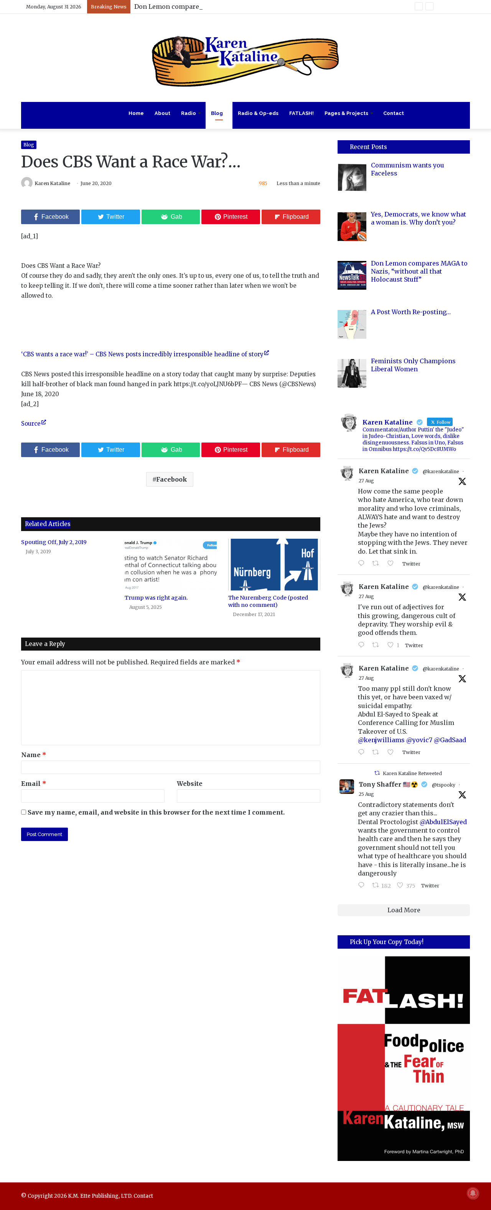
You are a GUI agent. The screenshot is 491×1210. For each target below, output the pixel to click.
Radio (188, 113)
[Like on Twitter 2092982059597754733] (392, 564)
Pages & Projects (346, 113)
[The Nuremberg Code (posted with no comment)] (274, 564)
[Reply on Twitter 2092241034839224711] (363, 885)
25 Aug (366, 794)
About (162, 113)
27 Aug (366, 481)
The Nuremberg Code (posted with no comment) (268, 601)
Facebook (171, 479)
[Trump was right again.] (171, 564)
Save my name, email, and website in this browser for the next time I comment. (156, 812)
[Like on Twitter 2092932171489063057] (392, 752)
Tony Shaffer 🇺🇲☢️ (388, 784)
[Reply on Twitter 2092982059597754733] (363, 564)
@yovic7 (419, 740)
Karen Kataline (52, 183)
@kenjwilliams (381, 740)
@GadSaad (450, 740)
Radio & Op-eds (258, 113)
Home (136, 113)
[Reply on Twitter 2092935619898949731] (363, 645)
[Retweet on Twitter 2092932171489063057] (378, 752)
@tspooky (443, 785)
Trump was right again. (156, 597)
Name (33, 755)
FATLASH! (301, 113)
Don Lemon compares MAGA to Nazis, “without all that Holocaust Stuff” (245, 6)
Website (190, 783)
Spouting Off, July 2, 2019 (54, 542)
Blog (217, 113)
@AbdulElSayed (443, 822)
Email (33, 783)
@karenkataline (441, 471)
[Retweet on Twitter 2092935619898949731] (378, 645)
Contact (393, 113)
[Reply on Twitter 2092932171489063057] (363, 752)
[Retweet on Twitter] (377, 773)
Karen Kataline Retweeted (412, 773)
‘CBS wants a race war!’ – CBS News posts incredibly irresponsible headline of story (142, 354)
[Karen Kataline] (245, 58)
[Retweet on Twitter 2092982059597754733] (378, 564)
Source (31, 423)
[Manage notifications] (473, 1193)
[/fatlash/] (404, 1058)
